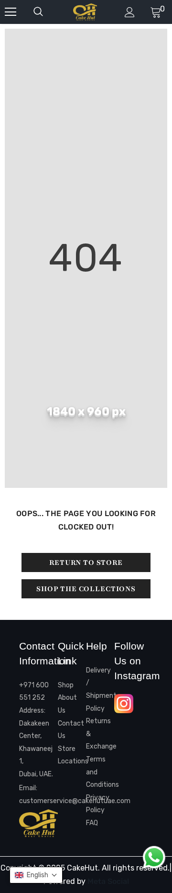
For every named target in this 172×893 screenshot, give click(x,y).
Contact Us (71, 729)
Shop (66, 685)
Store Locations (72, 755)
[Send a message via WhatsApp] (154, 857)
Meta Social (108, 881)
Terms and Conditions (100, 772)
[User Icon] (130, 12)
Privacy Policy (97, 804)
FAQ (92, 823)
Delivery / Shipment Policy (100, 689)
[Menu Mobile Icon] (10, 12)
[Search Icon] (47, 12)
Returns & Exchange (100, 733)
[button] (36, 875)
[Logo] (85, 12)
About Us (67, 704)
